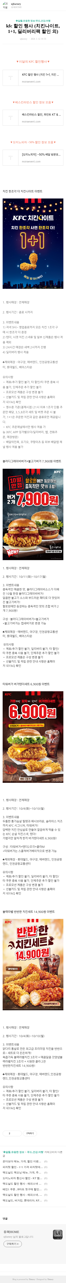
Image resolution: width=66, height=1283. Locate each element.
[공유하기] (13, 1133)
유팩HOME (11, 1232)
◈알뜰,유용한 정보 (13, 1152)
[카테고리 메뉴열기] (59, 5)
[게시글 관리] (18, 1133)
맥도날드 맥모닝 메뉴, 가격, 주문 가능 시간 (23, 1172)
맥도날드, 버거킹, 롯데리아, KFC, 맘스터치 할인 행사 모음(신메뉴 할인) (23, 1200)
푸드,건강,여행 (35, 1152)
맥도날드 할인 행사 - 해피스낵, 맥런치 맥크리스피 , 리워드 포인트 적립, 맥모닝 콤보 (23, 1194)
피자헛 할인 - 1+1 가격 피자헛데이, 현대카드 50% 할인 (23, 1167)
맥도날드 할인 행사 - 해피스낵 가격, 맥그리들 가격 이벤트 (23, 1183)
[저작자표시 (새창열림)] (38, 1133)
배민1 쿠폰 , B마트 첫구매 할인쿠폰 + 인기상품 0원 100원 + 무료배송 (23, 1189)
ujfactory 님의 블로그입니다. (19, 1236)
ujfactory (16, 4)
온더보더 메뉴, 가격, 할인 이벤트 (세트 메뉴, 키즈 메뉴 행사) (23, 1161)
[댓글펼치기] (9, 1218)
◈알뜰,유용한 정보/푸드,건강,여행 (33, 20)
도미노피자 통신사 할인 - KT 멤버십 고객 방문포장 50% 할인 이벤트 (23, 1178)
